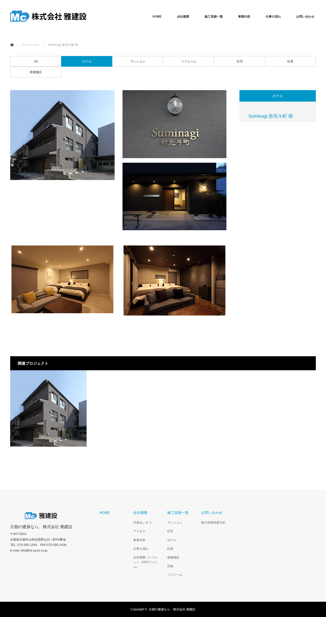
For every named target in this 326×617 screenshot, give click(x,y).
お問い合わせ (305, 16)
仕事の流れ (273, 16)
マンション (137, 61)
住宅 (240, 61)
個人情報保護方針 (213, 522)
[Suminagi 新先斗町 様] (48, 408)
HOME (157, 16)
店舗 (170, 566)
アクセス (139, 531)
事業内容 (244, 16)
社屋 (290, 61)
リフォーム (188, 61)
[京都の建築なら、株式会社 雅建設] (48, 16)
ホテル (86, 61)
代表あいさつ (142, 522)
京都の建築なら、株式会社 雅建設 (41, 527)
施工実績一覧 (214, 16)
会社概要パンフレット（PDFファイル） (145, 562)
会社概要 (183, 16)
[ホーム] (11, 39)
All (36, 61)
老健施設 (36, 72)
